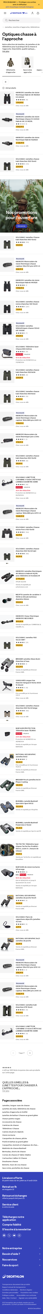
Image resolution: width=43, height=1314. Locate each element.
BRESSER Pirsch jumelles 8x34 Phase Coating (28, 781)
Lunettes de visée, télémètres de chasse (18, 1109)
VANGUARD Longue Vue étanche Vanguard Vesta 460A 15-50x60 (28, 682)
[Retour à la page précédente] (13, 1053)
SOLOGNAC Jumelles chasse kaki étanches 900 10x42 (27, 160)
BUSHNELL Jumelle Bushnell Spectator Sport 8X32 (27, 802)
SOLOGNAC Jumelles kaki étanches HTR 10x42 (26, 1006)
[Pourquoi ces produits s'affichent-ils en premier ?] (3, 88)
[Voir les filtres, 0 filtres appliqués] (5, 82)
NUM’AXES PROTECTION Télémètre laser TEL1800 (26, 729)
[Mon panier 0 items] (38, 13)
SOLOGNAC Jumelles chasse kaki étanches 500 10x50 (27, 457)
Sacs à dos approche (27, 71)
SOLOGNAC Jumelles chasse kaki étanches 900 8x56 (27, 371)
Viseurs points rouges (11, 1119)
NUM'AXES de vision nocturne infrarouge (28, 868)
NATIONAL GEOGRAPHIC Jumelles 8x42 (26, 755)
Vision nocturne (8, 1135)
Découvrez (21, 226)
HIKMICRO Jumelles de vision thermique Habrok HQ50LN (27, 138)
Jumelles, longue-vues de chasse (16, 1105)
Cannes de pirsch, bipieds (13, 1132)
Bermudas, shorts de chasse (14, 1152)
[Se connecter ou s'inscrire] (32, 13)
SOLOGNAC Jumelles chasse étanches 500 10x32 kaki (27, 550)
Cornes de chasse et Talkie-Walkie (16, 1155)
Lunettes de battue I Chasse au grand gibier (20, 1115)
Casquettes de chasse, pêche (14, 1138)
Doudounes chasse (10, 1161)
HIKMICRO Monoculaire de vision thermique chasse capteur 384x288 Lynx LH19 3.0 (28, 510)
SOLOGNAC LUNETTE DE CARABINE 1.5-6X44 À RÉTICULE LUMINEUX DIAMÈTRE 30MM (28, 1028)
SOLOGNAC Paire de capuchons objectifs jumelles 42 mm (28, 919)
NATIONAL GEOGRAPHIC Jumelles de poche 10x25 (26, 897)
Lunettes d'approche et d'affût (14, 1112)
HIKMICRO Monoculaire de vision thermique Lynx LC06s (27, 435)
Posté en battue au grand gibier (15, 1142)
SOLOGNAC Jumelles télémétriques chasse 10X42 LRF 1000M (27, 328)
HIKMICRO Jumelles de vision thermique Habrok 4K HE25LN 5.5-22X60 (28, 95)
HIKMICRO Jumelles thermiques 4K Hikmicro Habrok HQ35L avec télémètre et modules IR (29, 573)
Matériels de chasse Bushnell (14, 1148)
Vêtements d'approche (10, 71)
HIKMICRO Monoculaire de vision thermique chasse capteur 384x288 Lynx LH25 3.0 (28, 418)
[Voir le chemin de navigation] (3, 27)
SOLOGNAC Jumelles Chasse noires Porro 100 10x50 (27, 528)
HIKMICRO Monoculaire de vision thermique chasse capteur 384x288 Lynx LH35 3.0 (28, 988)
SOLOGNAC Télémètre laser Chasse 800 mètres (27, 348)
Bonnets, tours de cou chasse (14, 1165)
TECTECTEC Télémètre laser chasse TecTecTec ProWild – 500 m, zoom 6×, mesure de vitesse (27, 847)
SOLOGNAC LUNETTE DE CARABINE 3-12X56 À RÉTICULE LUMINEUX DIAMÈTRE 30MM (28, 479)
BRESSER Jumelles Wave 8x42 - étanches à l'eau (28, 660)
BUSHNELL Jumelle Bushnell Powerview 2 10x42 (27, 824)
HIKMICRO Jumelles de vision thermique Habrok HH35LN (27, 281)
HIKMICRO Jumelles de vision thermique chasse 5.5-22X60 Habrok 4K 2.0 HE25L (27, 119)
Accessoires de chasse (11, 1122)
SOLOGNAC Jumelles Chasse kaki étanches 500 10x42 (27, 238)
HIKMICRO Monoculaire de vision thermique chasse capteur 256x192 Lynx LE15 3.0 (28, 264)
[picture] (7, 98)
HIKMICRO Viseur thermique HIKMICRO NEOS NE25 (27, 617)
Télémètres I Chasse (10, 1128)
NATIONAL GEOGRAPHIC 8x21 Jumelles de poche (28, 939)
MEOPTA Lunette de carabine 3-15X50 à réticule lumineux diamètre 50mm (28, 597)
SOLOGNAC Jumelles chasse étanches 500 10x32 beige (27, 707)
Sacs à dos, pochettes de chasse (15, 1168)
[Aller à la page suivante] (30, 1053)
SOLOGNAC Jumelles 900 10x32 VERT (26, 639)
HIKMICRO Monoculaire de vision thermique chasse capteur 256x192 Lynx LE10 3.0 (28, 965)
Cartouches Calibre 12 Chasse (14, 1158)
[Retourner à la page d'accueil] (18, 13)
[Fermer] (39, 4)
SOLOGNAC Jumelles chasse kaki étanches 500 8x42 (27, 392)
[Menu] (5, 13)
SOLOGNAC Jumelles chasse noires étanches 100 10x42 (27, 303)
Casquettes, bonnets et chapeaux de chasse (20, 1145)
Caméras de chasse (10, 1125)
